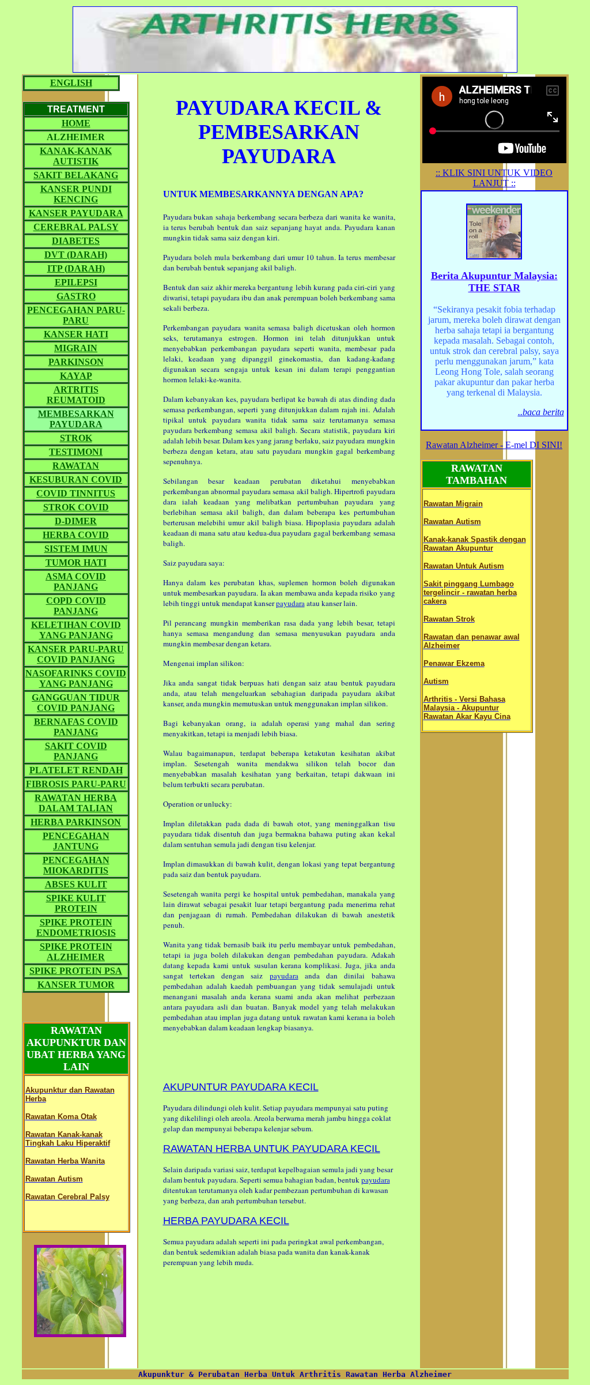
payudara (290, 603)
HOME (76, 123)
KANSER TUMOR (76, 984)
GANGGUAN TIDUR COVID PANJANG (76, 702)
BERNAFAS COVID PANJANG (76, 727)
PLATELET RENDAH (76, 770)
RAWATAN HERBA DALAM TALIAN (76, 803)
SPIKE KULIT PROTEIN (76, 903)
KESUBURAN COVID (75, 479)
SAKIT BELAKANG (75, 175)
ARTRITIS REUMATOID (76, 395)
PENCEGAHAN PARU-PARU (76, 315)
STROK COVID (76, 507)
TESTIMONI (76, 452)
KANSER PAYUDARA (76, 213)
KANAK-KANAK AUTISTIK (76, 156)
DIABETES (76, 241)
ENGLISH (71, 83)
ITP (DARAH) (76, 268)
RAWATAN (75, 466)
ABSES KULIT (76, 884)
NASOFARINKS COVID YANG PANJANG (75, 678)
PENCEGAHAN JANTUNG (76, 841)
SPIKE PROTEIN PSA (75, 971)
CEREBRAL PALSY (76, 227)
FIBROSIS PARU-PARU (76, 784)
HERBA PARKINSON (76, 822)
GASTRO (76, 296)
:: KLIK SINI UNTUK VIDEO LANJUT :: (494, 178)
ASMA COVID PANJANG (76, 581)
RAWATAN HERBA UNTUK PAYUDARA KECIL (271, 1148)
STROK (76, 438)
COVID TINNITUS (75, 493)
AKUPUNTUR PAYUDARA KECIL (241, 1087)
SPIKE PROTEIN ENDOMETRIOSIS (76, 927)
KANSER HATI (76, 334)
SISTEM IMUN (76, 549)
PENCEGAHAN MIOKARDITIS (76, 865)
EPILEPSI (76, 282)
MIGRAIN (75, 348)
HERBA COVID (76, 535)
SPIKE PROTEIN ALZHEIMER (76, 952)
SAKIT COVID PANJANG (76, 751)
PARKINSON (76, 362)
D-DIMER (76, 521)
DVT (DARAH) (75, 254)
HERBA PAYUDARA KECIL (226, 1220)
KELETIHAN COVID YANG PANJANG (76, 630)
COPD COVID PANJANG (76, 606)
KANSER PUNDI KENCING (76, 194)
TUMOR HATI (76, 562)
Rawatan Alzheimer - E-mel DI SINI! (494, 445)
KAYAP (76, 376)
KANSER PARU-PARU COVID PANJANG (76, 654)
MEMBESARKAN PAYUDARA (76, 419)
